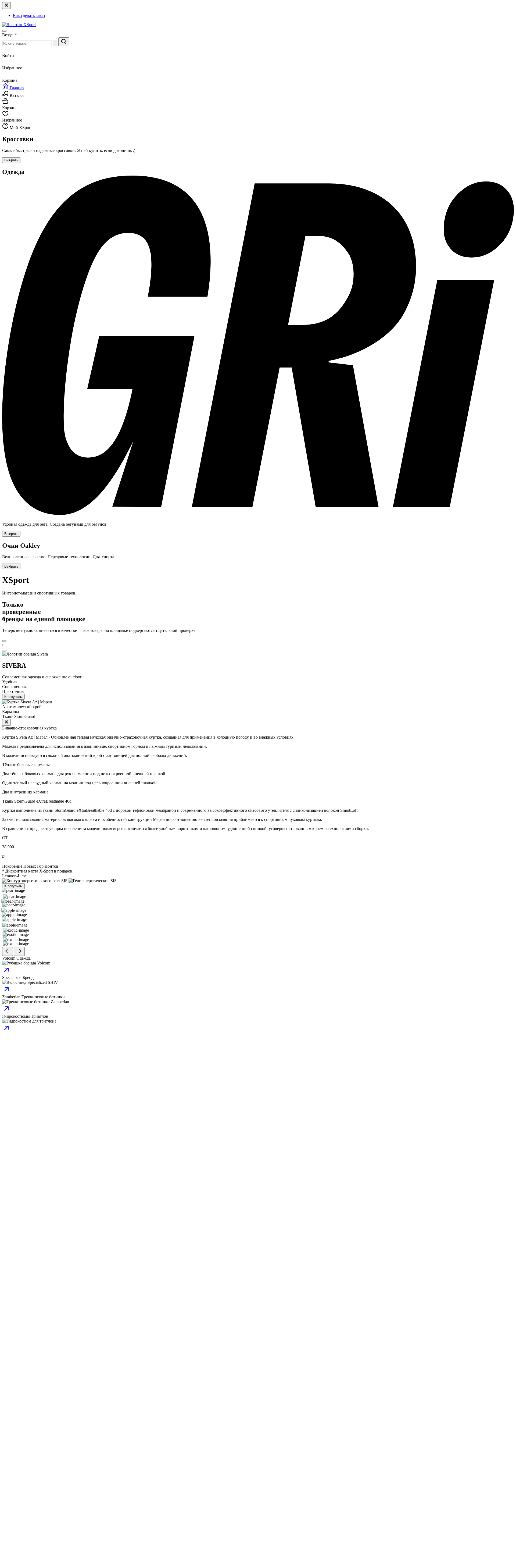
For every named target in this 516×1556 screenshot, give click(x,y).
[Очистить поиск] (55, 43)
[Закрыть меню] (6, 5)
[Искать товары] (63, 41)
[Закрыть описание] (6, 722)
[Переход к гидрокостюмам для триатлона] (6, 1030)
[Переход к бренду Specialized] (6, 992)
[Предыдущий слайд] (7, 951)
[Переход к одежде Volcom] (6, 972)
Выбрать (11, 160)
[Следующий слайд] (19, 951)
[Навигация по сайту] (4, 31)
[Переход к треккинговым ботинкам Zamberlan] (6, 1011)
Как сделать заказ (29, 15)
